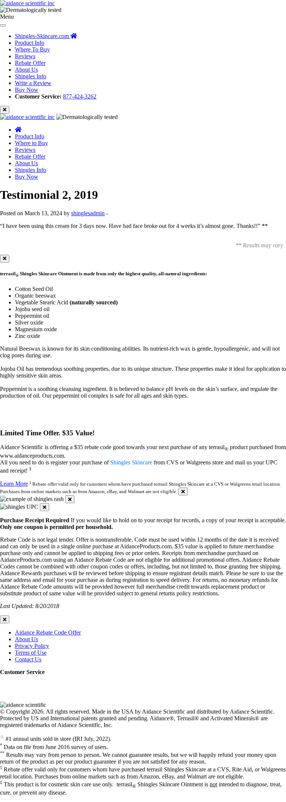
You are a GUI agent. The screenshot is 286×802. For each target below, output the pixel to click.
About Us (26, 69)
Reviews (25, 56)
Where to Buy (31, 143)
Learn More (14, 483)
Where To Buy (32, 49)
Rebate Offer (30, 63)
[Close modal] (4, 259)
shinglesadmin (88, 213)
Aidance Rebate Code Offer (48, 632)
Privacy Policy (32, 646)
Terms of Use (31, 652)
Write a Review (33, 83)
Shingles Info (30, 76)
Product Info (29, 43)
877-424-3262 (79, 96)
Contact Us (28, 659)
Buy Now (26, 90)
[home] (18, 129)
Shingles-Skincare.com (42, 36)
